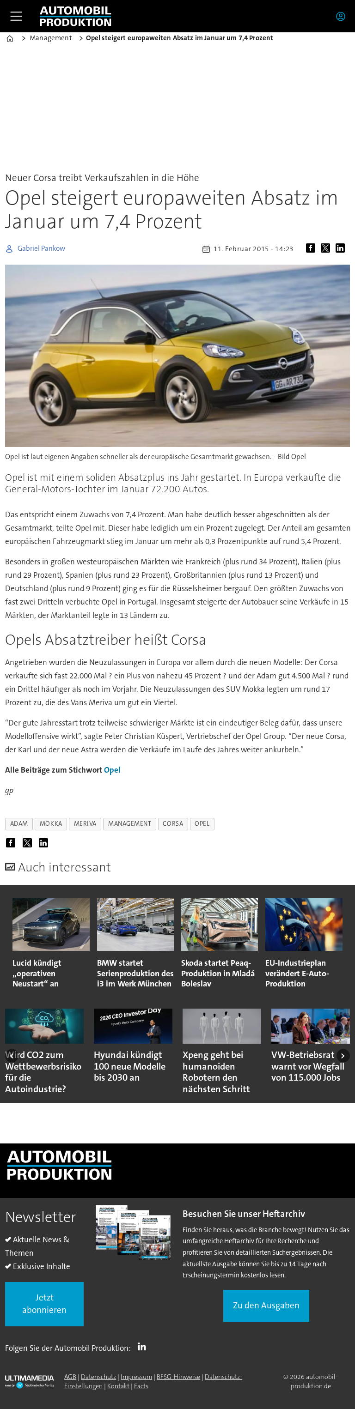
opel (202, 824)
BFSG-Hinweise (178, 1377)
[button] (11, 1055)
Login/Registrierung (343, 16)
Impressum (136, 1377)
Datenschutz (98, 1377)
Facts (141, 1386)
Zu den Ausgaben (266, 1305)
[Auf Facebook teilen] (312, 249)
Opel (112, 770)
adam (19, 824)
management (129, 824)
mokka (51, 824)
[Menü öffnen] (16, 16)
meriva (85, 824)
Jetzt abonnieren (44, 1304)
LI (144, 1346)
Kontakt (118, 1386)
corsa (173, 824)
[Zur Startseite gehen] (75, 16)
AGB (70, 1377)
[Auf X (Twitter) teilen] (327, 249)
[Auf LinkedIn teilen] (342, 249)
